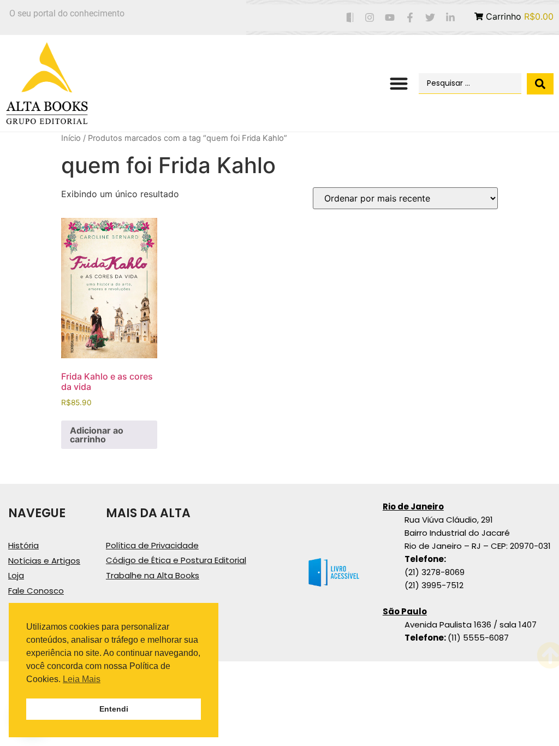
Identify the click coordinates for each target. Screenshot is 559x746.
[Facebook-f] (410, 18)
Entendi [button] (113, 708)
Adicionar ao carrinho (96, 435)
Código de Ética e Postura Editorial (176, 560)
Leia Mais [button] (81, 679)
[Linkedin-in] (450, 18)
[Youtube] (390, 18)
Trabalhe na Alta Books (152, 575)
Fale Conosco (36, 590)
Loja (16, 575)
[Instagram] (370, 18)
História (23, 545)
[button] (398, 83)
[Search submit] (540, 83)
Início (71, 138)
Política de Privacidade (152, 545)
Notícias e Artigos (44, 560)
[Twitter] (430, 18)
